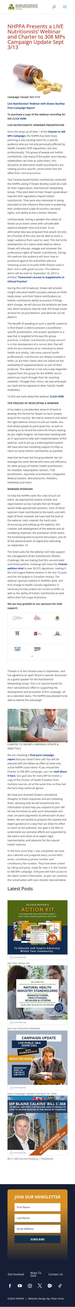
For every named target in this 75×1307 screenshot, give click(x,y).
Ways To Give (35, 1274)
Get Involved (18, 1274)
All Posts (37, 1170)
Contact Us (57, 1274)
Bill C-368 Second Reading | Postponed (30, 1158)
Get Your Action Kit (18, 963)
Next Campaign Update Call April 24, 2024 (32, 1093)
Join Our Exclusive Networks (24, 1028)
